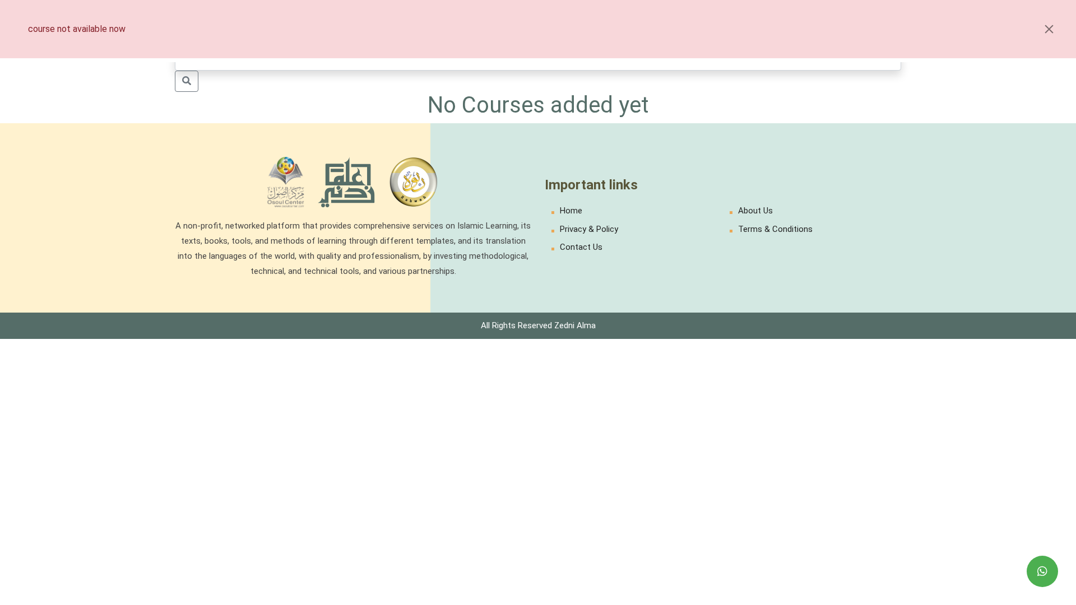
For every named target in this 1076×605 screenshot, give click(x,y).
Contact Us (581, 247)
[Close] (1049, 29)
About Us (755, 211)
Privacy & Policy (589, 229)
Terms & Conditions (775, 229)
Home (571, 211)
